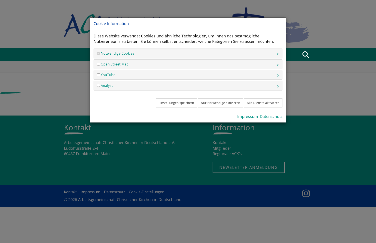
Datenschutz (271, 116)
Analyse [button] (106, 85)
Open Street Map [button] (114, 64)
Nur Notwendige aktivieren (220, 103)
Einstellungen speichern (176, 103)
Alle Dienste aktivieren (263, 103)
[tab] (188, 53)
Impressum (247, 116)
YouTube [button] (107, 74)
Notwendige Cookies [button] (117, 53)
